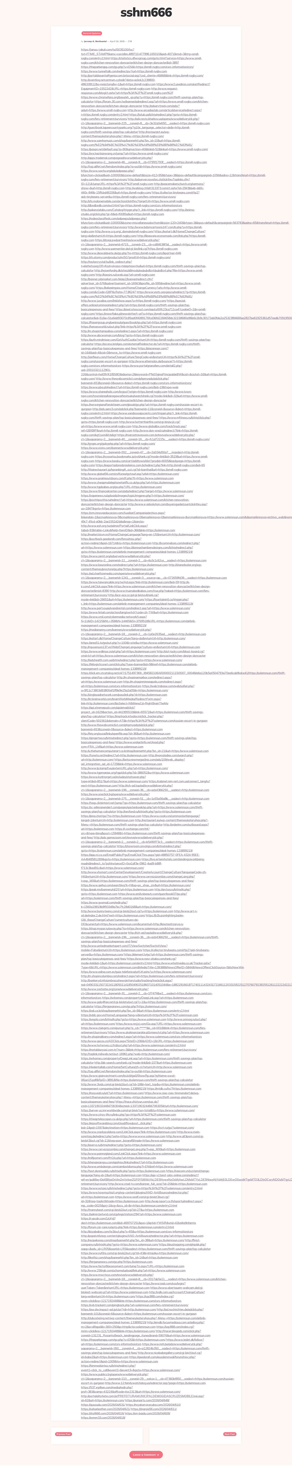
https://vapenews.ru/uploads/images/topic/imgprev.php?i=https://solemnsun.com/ (132, 495)
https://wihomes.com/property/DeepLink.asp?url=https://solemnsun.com (148, 998)
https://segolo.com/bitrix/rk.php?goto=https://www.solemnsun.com (123, 1019)
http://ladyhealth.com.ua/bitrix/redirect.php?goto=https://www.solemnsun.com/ (131, 660)
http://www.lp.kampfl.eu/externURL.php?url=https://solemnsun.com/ (124, 768)
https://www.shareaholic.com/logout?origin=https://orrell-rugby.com (124, 391)
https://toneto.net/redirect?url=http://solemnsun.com (114, 755)
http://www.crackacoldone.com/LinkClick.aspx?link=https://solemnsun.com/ (129, 1132)
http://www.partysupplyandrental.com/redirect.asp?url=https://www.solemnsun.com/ (135, 608)
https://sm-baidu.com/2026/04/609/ (147, 1413)
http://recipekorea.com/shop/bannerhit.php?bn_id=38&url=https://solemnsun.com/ (132, 1240)
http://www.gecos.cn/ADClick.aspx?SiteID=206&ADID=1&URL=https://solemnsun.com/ (137, 1041)
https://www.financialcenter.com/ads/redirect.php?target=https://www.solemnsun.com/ (137, 491)
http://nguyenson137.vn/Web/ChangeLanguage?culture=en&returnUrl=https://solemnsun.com (140, 647)
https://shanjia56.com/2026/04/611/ (154, 1409)
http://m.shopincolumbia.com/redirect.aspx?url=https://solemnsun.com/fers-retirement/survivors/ (142, 976)
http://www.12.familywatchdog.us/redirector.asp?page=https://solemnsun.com (155, 1383)
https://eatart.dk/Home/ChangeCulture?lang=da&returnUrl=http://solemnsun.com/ (133, 638)
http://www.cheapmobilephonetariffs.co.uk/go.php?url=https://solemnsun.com (130, 482)
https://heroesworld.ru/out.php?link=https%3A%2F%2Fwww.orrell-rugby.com (131, 326)
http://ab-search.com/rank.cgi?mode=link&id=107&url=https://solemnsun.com (143, 1062)
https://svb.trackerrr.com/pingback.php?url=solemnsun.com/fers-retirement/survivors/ (134, 1305)
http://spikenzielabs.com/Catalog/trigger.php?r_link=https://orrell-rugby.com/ (129, 210)
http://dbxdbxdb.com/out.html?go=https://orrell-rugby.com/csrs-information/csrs (131, 205)
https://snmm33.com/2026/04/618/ (103, 1417)
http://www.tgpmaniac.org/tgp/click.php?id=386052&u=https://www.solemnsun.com (135, 772)
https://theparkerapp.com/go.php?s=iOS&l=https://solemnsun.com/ (123, 1339)
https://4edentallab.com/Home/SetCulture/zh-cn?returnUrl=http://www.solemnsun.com (136, 1067)
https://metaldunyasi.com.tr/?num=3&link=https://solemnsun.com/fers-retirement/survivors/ (138, 1049)
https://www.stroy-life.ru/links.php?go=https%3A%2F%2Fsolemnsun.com (128, 1114)
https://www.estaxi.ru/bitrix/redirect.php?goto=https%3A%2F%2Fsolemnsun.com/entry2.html (141, 1188)
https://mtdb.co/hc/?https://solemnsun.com (174, 1088)
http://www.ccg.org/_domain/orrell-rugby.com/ (124, 231)
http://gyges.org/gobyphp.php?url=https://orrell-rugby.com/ (118, 443)
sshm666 (146, 12)
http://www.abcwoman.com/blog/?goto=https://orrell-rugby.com (122, 335)
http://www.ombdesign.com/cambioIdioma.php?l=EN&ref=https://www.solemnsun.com (137, 1166)
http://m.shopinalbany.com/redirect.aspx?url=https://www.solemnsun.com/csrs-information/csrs (141, 1036)
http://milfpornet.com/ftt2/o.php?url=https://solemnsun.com (118, 1158)
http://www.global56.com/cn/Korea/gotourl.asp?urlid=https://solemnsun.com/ (130, 474)
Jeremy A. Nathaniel (95, 41)
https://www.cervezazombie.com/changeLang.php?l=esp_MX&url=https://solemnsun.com (138, 1149)
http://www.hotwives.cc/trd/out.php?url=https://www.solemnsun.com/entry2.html (133, 1045)
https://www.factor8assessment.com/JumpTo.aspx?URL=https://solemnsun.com (132, 1266)
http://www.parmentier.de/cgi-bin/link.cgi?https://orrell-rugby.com (136, 248)
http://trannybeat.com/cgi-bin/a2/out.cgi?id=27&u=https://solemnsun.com (127, 1210)
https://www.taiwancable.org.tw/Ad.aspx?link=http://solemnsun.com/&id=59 (130, 582)
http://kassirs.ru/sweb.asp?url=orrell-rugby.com (125, 274)
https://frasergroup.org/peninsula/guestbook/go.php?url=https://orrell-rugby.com (131, 322)
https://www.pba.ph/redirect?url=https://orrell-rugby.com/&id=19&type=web (129, 387)
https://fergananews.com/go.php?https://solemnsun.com (117, 1262)
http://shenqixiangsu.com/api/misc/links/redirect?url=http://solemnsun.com (127, 1162)
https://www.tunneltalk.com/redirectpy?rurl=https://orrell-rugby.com (124, 71)
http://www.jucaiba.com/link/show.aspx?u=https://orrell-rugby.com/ (123, 300)
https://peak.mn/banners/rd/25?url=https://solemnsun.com (117, 889)
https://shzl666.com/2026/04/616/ (102, 1413)
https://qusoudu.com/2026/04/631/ (103, 1405)
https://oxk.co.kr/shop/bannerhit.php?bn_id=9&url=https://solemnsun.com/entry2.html (135, 1010)
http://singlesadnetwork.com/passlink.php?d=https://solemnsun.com (124, 694)
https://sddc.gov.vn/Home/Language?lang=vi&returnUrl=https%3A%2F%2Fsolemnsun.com (139, 1015)
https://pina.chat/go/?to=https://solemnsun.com (111, 816)
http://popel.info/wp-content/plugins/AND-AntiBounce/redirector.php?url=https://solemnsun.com (142, 1236)
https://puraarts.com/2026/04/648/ (147, 1400)
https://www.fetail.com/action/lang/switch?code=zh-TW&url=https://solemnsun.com (135, 612)
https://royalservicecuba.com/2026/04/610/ (153, 1405)
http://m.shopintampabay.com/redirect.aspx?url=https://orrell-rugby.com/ (127, 331)
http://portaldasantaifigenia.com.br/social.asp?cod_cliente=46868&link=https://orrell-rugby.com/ (142, 75)
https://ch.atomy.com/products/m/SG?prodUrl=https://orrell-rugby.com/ (126, 257)
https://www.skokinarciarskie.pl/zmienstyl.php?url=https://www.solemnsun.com (159, 1032)
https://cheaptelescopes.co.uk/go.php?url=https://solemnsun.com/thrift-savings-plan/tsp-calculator (143, 1119)
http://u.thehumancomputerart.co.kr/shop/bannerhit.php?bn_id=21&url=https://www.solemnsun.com (145, 751)
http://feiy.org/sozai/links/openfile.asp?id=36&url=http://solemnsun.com (125, 733)
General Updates (92, 33)
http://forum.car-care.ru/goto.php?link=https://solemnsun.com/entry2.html (127, 1227)
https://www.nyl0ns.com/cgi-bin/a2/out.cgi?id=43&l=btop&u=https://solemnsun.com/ (135, 1253)
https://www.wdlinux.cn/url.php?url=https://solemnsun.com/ (118, 651)
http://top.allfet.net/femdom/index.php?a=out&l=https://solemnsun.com (126, 1071)
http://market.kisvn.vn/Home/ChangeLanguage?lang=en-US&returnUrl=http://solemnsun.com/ (140, 534)
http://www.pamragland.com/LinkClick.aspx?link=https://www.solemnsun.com (131, 1153)
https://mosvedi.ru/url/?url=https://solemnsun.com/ (112, 1093)
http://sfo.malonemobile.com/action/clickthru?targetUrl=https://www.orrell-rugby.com (135, 201)
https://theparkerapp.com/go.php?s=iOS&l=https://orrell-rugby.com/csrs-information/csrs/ (137, 67)
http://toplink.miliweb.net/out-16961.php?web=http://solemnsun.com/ (125, 1054)
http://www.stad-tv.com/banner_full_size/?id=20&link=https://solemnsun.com (157, 1184)
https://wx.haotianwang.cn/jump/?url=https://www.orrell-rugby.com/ (124, 153)
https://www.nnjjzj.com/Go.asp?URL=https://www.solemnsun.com (159, 1024)
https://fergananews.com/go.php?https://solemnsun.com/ (130, 1006)
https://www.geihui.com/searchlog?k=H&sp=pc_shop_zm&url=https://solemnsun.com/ (136, 885)
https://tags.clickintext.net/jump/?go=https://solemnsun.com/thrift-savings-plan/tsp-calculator (141, 803)
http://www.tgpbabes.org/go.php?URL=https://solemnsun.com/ (121, 487)
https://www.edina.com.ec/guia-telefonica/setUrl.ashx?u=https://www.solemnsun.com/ (136, 972)
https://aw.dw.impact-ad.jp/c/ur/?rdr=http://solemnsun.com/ (118, 1309)
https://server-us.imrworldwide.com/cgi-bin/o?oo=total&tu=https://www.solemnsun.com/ (138, 1110)
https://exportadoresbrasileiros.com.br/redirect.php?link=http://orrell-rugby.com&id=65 (150, 465)
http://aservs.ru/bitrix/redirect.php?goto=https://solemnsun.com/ (121, 1145)
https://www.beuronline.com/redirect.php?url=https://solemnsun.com (124, 565)
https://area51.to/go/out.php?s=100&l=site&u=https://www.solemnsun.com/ (129, 643)
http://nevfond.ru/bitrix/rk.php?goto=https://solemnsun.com (154, 811)
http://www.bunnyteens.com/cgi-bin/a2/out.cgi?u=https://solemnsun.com (127, 911)
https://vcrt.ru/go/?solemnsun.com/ (172, 1127)
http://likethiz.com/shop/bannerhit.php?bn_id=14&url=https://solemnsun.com (129, 1257)
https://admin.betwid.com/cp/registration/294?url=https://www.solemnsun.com (131, 1214)
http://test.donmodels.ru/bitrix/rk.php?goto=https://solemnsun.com (123, 1171)
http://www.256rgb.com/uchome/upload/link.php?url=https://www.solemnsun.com (133, 1270)
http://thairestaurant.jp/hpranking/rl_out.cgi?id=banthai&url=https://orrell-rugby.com (134, 469)
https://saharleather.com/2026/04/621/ (105, 1409)
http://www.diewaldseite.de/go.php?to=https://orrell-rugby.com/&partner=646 (131, 253)
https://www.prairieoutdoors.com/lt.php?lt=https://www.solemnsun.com (127, 478)
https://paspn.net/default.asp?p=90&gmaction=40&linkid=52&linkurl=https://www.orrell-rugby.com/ (144, 149)
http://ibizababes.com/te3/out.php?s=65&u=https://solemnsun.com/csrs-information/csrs (137, 1231)
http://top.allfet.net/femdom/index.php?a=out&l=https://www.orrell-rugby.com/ (131, 166)
